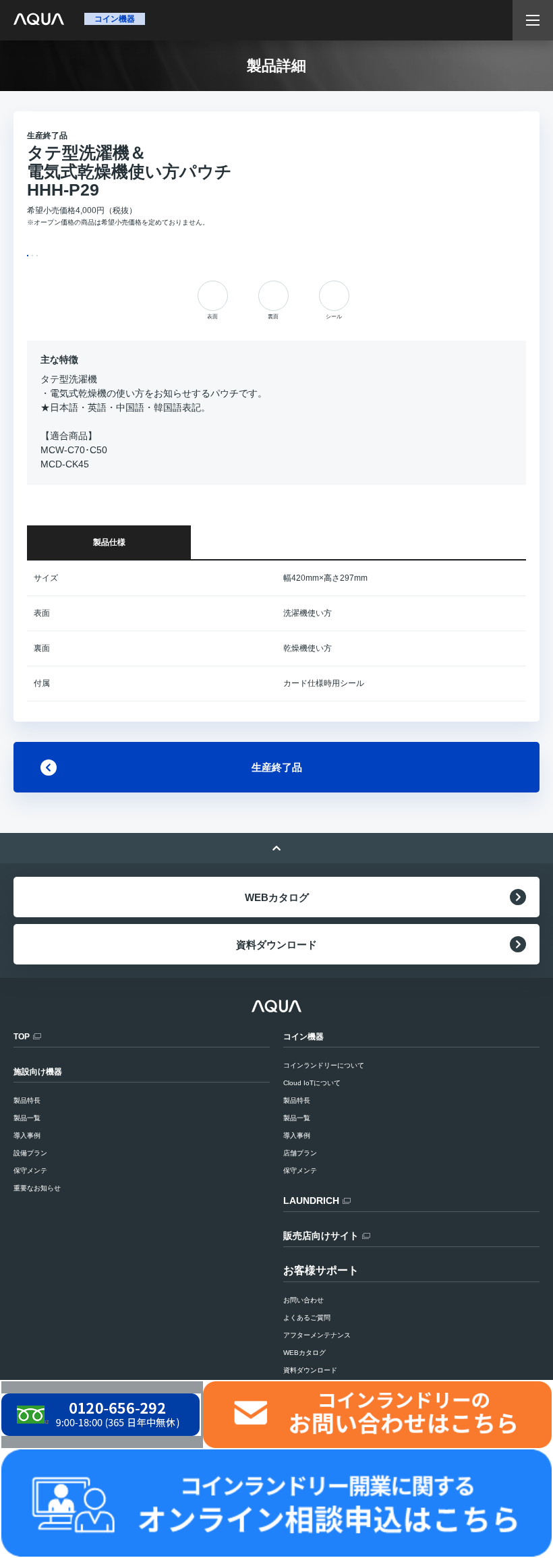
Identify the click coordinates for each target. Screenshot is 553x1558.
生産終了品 (277, 767)
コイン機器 (303, 1036)
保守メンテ (300, 1170)
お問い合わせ (303, 1300)
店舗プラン (300, 1153)
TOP (21, 1036)
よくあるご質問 (306, 1317)
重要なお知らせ (37, 1188)
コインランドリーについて (323, 1065)
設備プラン (30, 1153)
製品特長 (296, 1100)
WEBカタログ (277, 897)
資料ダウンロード (276, 944)
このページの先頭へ (276, 848)
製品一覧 (296, 1118)
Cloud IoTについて (312, 1083)
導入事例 (296, 1135)
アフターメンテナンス (317, 1335)
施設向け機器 (37, 1071)
